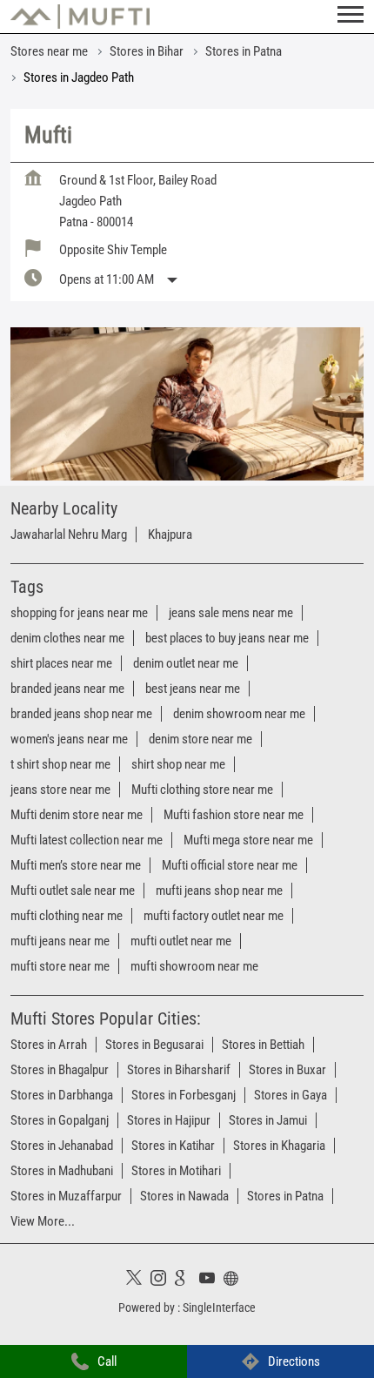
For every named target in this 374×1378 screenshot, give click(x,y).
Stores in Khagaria (279, 1145)
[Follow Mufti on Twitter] (138, 1280)
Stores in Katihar (173, 1145)
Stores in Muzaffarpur (66, 1196)
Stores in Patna (285, 1196)
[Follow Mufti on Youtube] (211, 1280)
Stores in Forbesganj (183, 1095)
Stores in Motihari (176, 1171)
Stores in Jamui (268, 1120)
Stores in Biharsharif (178, 1070)
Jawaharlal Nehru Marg (68, 534)
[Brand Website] (236, 1280)
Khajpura (170, 534)
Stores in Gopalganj (59, 1120)
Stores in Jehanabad (61, 1145)
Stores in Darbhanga (61, 1095)
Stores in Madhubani (61, 1171)
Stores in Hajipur (168, 1120)
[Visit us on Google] (187, 1280)
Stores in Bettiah (263, 1044)
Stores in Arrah (48, 1044)
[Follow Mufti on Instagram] (162, 1280)
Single (219, 1307)
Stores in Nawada (184, 1196)
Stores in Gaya (290, 1095)
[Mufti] (80, 16)
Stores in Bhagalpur (59, 1070)
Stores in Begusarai (154, 1044)
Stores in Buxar (287, 1070)
